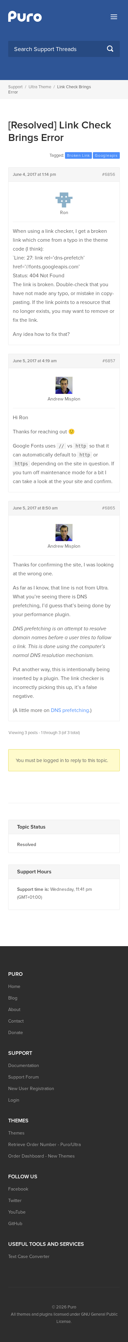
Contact (16, 1021)
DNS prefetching (70, 710)
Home (14, 986)
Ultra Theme (40, 87)
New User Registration (31, 1088)
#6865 (108, 508)
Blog (12, 998)
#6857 (108, 361)
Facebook (18, 1189)
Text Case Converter (29, 1256)
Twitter (15, 1200)
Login (13, 1100)
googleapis (106, 155)
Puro (72, 1307)
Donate (15, 1032)
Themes (16, 1133)
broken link (78, 155)
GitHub (15, 1223)
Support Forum (23, 1077)
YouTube (17, 1212)
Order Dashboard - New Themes (41, 1156)
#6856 (108, 174)
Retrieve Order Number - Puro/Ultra (44, 1144)
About (14, 1009)
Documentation (23, 1065)
